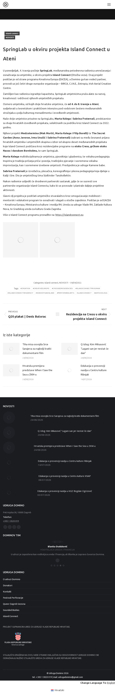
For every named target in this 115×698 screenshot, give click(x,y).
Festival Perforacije (13, 597)
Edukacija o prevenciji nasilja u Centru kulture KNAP (64, 475)
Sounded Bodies (11, 610)
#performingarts (65, 293)
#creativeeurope (41, 288)
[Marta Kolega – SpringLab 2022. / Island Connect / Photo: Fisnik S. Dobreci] (20, 240)
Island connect (12, 33)
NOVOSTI (10, 38)
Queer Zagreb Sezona (14, 604)
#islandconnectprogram (87, 288)
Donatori (7, 585)
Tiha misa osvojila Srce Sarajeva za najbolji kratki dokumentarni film (36, 348)
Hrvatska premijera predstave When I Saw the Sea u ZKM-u (37, 370)
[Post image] (11, 349)
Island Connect (10, 616)
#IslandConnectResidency (20, 293)
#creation (25, 288)
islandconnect (84, 293)
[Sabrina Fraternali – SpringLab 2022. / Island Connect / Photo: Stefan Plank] (57, 240)
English (111, 682)
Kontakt (7, 591)
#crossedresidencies (62, 288)
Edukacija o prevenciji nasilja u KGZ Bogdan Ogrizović (64, 490)
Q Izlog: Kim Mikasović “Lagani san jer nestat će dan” (95, 348)
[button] (51, 565)
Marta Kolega (100, 293)
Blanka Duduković (57, 546)
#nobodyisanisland (45, 293)
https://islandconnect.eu (69, 214)
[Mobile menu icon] (109, 5)
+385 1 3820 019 (11, 521)
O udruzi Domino (11, 579)
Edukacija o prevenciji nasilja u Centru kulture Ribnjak (94, 370)
